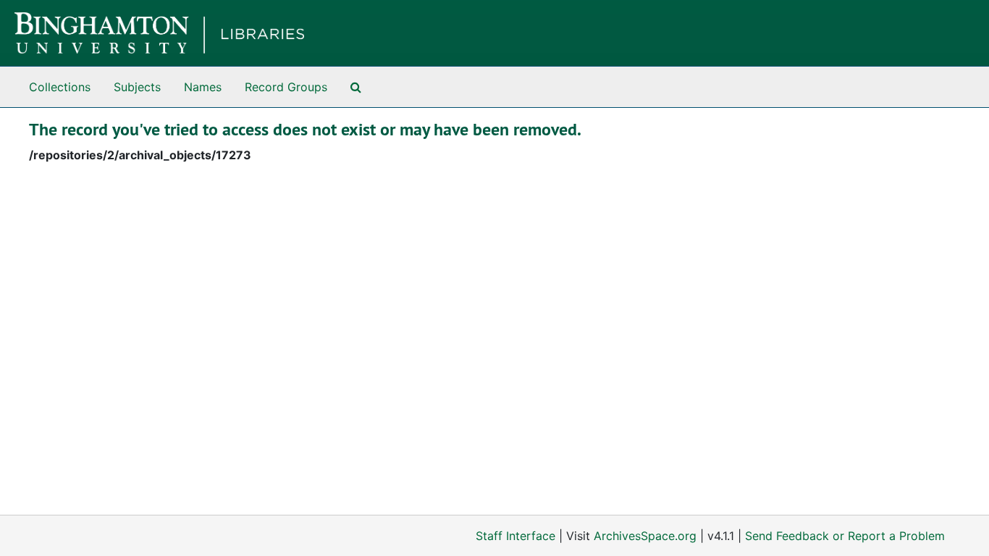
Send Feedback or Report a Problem (845, 535)
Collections (60, 87)
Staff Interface (515, 535)
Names (203, 87)
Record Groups (286, 87)
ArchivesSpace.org (645, 535)
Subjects (137, 87)
